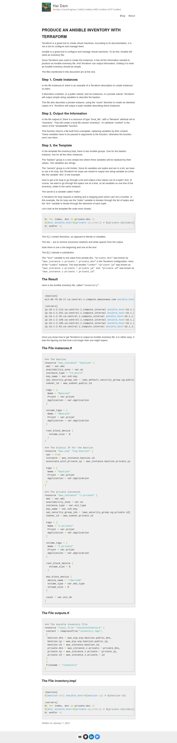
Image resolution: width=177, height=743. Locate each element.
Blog (122, 15)
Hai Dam (60, 5)
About (131, 15)
